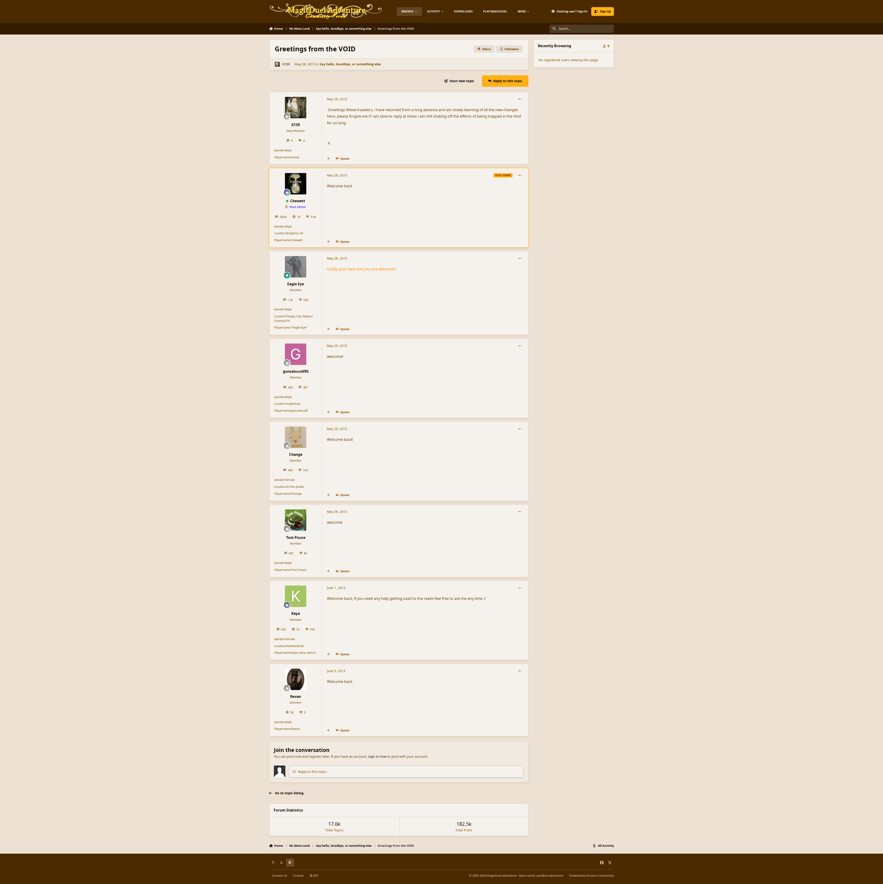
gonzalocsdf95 (296, 371)
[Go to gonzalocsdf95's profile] (295, 354)
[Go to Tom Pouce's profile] (295, 520)
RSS (315, 875)
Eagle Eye (295, 283)
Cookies (298, 875)
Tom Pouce (295, 537)
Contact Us (279, 875)
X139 (286, 64)
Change (295, 454)
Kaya (295, 613)
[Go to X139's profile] (277, 64)
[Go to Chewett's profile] (295, 183)
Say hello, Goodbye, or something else (350, 64)
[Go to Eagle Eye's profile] (295, 266)
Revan (295, 696)
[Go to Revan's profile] (295, 679)
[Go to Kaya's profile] (295, 596)
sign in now (377, 756)
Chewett (297, 200)
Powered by (591, 875)
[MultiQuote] (328, 158)
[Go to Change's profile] (295, 437)
